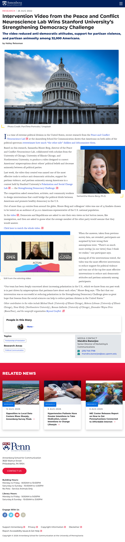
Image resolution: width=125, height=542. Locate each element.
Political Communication (14, 350)
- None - (30, 327)
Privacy (31, 527)
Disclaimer (74, 527)
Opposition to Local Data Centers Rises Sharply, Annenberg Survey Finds (19, 416)
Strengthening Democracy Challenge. (36, 188)
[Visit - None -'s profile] (20, 327)
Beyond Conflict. (54, 311)
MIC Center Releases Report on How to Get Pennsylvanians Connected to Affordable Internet (103, 417)
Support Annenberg (12, 527)
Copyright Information (52, 527)
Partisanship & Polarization (15, 341)
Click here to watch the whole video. (22, 228)
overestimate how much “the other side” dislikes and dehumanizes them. (59, 142)
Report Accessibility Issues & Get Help (21, 531)
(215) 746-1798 (88, 351)
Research (8, 11)
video (13, 215)
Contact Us (14, 471)
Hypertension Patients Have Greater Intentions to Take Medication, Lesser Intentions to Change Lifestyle (62, 419)
